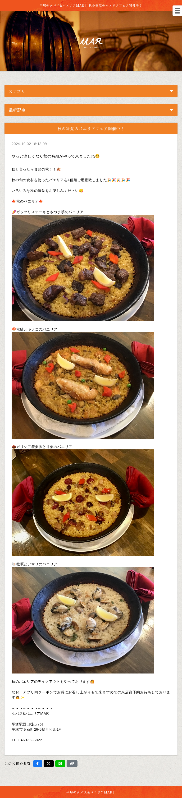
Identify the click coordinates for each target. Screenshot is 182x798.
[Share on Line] (60, 763)
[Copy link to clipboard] (72, 763)
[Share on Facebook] (37, 763)
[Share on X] (49, 763)
